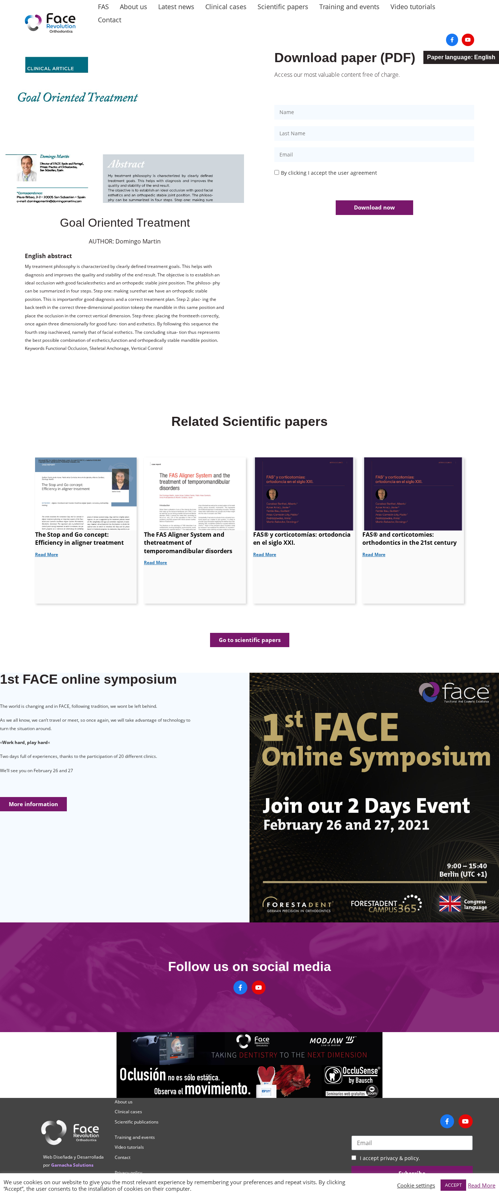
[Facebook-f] (452, 40)
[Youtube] (468, 40)
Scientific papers (283, 6)
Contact (109, 19)
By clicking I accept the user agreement (329, 172)
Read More (481, 1185)
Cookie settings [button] (416, 1185)
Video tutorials (413, 6)
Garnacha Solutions (72, 1165)
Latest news (176, 6)
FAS (103, 6)
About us (133, 6)
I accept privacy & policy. (390, 1158)
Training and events (349, 6)
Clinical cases (226, 6)
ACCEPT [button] (453, 1185)
